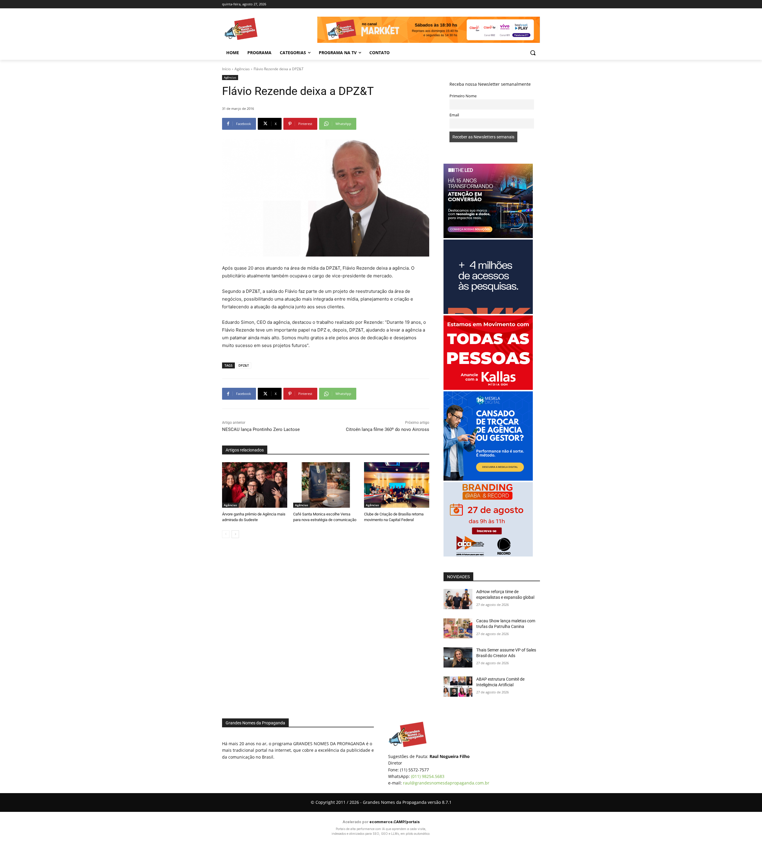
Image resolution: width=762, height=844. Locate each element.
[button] (533, 53)
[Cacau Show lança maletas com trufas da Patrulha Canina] (458, 628)
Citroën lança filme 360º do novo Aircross (387, 429)
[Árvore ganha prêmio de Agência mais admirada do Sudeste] (254, 485)
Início (226, 68)
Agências (242, 68)
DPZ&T (243, 365)
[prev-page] (225, 534)
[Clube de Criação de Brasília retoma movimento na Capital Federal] (396, 485)
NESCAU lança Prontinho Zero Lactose (261, 429)
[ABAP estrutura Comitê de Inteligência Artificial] (458, 686)
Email (454, 115)
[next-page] (235, 534)
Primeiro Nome (463, 96)
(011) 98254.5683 (427, 776)
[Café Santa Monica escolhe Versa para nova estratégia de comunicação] (325, 485)
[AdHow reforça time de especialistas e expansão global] (458, 599)
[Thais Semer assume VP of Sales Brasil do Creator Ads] (458, 657)
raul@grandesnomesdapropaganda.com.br (446, 783)
